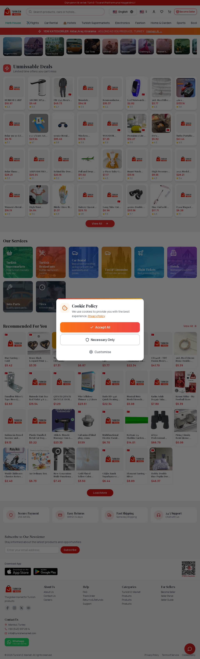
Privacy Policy (96, 316)
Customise (103, 352)
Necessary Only (103, 340)
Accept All (102, 327)
